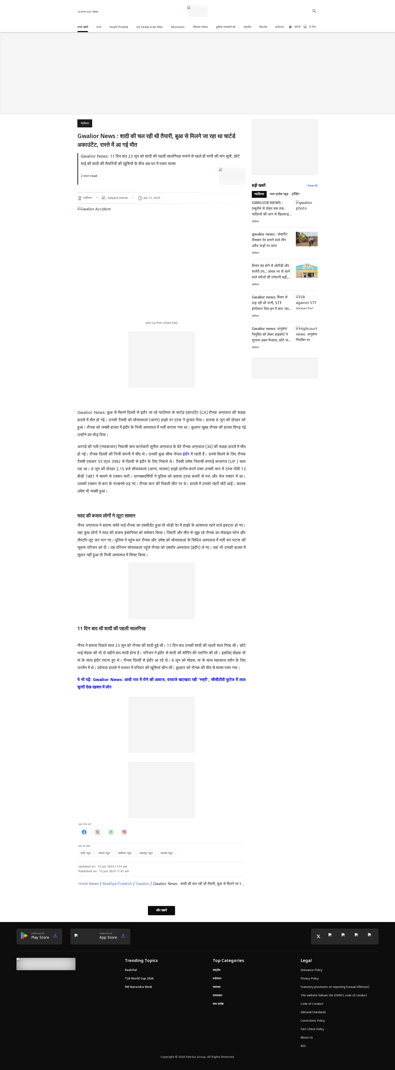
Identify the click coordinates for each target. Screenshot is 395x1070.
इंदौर (186, 454)
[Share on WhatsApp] (110, 832)
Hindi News (88, 884)
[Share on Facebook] (84, 832)
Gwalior (142, 884)
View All (313, 185)
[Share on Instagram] (124, 832)
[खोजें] (314, 11)
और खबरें (161, 910)
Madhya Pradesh (117, 884)
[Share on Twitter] (97, 832)
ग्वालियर (85, 124)
